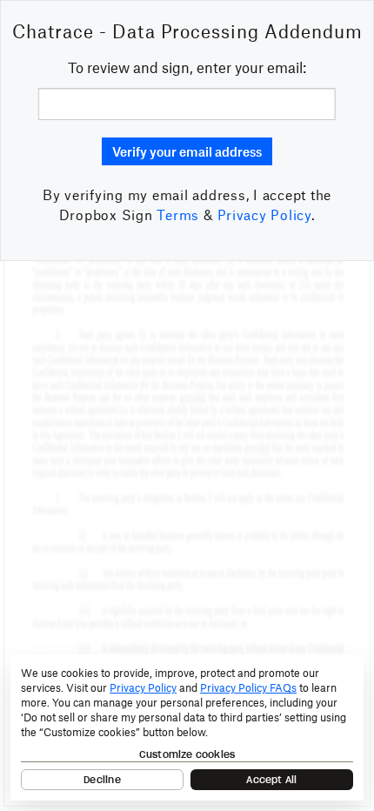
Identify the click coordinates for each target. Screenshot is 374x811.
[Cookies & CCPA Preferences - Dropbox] (187, 727)
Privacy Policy (264, 215)
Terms (178, 215)
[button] (187, 151)
